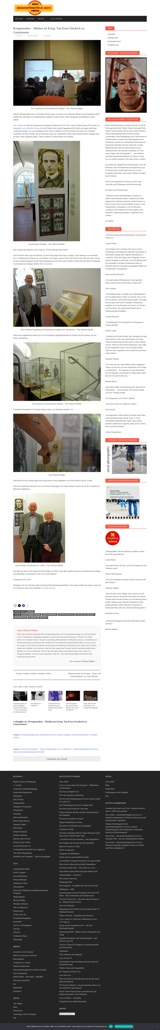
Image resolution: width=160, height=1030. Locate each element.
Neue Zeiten (63, 782)
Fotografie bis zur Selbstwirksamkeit (72, 1001)
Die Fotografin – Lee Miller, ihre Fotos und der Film (78, 886)
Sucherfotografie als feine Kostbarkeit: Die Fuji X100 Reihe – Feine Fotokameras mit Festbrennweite (20, 708)
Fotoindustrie (18, 810)
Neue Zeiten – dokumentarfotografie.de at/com (122, 815)
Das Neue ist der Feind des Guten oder (73, 809)
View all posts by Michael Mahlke (83, 661)
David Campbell (19, 872)
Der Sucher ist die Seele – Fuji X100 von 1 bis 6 (77, 868)
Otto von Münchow (20, 907)
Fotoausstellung (66, 614)
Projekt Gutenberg (20, 835)
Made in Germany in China (69, 846)
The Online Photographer (22, 853)
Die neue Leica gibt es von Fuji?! (71, 819)
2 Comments (47, 36)
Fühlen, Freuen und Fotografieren (71, 968)
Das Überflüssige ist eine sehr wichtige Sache (76, 805)
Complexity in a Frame (21, 963)
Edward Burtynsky (20, 876)
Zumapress (17, 991)
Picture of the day (19, 914)
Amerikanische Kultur (21, 869)
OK (111, 1026)
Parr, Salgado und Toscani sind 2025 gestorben (76, 843)
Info (14, 1018)
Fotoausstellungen (20, 880)
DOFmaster (17, 796)
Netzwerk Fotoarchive (21, 980)
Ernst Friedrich (49, 614)
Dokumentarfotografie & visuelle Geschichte (29, 970)
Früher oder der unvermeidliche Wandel (74, 857)
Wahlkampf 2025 (65, 882)
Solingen (43, 617)
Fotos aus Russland (20, 817)
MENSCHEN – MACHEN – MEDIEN (28, 977)
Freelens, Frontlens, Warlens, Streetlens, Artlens (33, 674)
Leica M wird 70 (65, 958)
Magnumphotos (19, 897)
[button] (15, 605)
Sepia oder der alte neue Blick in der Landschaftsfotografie (91, 706)
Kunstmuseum (20, 617)
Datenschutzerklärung (123, 1026)
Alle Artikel (56, 19)
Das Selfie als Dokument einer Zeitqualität (75, 826)
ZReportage (17, 939)
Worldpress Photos (20, 936)
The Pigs (16, 929)
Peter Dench (17, 828)
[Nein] (157, 1026)
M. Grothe (33, 617)
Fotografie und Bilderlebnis (69, 854)
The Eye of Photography (22, 925)
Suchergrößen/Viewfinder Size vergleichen (29, 849)
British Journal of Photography (24, 782)
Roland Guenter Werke (21, 842)
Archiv (41, 19)
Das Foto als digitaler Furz (69, 792)
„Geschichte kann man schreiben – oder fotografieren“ (79, 839)
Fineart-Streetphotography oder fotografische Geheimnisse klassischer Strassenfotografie (124, 829)
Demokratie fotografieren (22, 792)
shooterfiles (17, 922)
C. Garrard (17, 785)
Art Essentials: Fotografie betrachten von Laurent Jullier (79, 861)
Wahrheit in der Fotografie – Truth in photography (31, 857)
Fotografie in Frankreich (22, 807)
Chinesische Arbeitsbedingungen (25, 789)
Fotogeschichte (18, 803)
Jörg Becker (81, 614)
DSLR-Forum (18, 800)
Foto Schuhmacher (20, 973)
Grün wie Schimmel (66, 906)
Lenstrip (30, 19)
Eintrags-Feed (113, 38)
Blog (15, 1007)
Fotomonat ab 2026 (66, 829)
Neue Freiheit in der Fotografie (70, 954)
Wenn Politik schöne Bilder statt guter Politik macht (78, 871)
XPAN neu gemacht (66, 850)
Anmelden (111, 34)
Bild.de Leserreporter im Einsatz (25, 955)
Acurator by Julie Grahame (23, 952)
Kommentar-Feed (114, 41)
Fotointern (17, 814)
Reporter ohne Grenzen (22, 839)
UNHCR (16, 932)
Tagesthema (63, 951)
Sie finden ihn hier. (49, 588)
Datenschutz (17, 1011)
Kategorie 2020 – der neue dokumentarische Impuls (124, 839)
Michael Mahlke (32, 36)
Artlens (19, 19)
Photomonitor (18, 911)
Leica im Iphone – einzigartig (70, 998)
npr (14, 984)
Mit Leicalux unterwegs (68, 878)
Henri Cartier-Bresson (21, 821)
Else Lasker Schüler (31, 614)
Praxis (31, 611)
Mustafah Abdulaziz (20, 904)
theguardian (17, 988)
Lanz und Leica (65, 975)
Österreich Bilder (19, 825)
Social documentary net (22, 846)
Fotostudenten (18, 887)
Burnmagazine (18, 959)
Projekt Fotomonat (20, 832)
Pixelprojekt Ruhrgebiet (22, 918)
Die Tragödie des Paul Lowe (69, 972)
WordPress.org (113, 45)
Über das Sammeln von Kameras (71, 795)
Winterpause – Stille (66, 889)
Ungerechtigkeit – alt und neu (70, 875)
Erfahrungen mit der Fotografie (24, 1014)
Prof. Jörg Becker (19, 125)
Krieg (91, 614)
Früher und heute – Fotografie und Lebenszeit (76, 916)
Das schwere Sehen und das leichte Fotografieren (77, 864)
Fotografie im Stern (20, 883)
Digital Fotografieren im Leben (70, 822)
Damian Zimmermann (21, 966)
